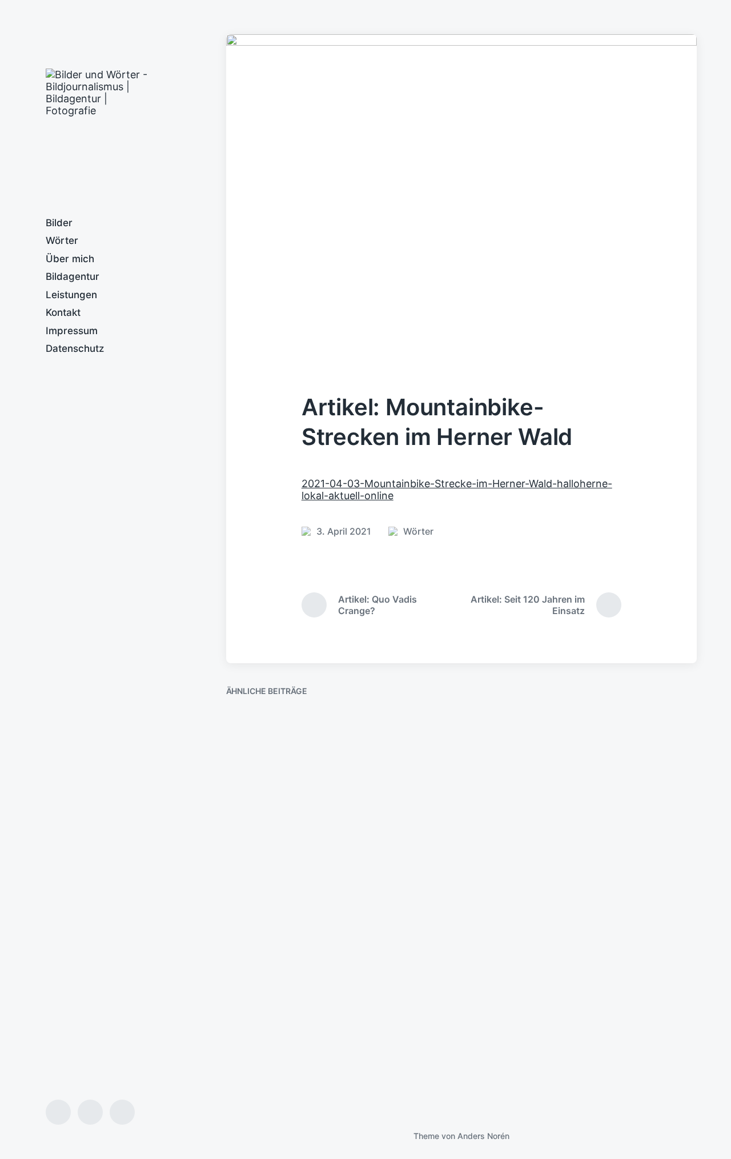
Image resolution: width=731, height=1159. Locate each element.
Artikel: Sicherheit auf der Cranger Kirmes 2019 (297, 1052)
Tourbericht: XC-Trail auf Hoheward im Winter (459, 836)
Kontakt (63, 312)
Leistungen (71, 294)
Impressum (72, 330)
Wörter (62, 240)
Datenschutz (75, 348)
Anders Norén (483, 1136)
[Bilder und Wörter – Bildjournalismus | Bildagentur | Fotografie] (103, 126)
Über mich (70, 258)
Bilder (59, 222)
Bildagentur (72, 276)
